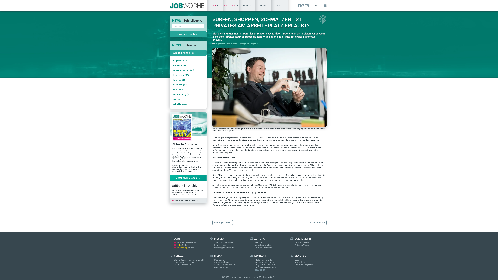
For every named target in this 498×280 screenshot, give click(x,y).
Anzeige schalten (222, 262)
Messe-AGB (268, 277)
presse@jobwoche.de (264, 262)
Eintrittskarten (220, 245)
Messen (247, 5)
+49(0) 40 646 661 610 (265, 267)
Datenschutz (249, 277)
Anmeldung (300, 262)
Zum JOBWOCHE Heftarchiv (186, 201)
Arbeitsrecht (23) (181, 65)
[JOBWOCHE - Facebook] (299, 5)
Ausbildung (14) (180, 84)
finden (182, 245)
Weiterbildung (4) (181, 94)
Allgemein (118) (180, 60)
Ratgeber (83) (179, 80)
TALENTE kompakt (263, 247)
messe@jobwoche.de (224, 247)
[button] (215, 5)
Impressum (236, 277)
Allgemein (220, 43)
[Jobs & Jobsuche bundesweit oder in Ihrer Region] (187, 5)
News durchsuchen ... (188, 34)
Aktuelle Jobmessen (223, 243)
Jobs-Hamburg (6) (182, 104)
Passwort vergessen (304, 265)
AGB (259, 277)
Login (318, 5)
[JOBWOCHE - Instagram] (303, 5)
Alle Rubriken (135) (184, 52)
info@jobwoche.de (263, 260)
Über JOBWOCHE (222, 267)
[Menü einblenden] (324, 5)
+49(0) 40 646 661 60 (264, 265)
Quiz (279, 5)
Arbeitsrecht (231, 43)
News (263, 5)
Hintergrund (243, 43)
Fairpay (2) (178, 99)
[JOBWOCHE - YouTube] (261, 270)
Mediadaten (219, 260)
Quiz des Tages (302, 245)
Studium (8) (178, 89)
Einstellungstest (302, 243)
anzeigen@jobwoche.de (225, 265)
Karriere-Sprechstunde (187, 243)
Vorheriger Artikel (222, 222)
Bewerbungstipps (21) (183, 70)
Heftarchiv (259, 243)
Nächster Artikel (317, 222)
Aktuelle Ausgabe (262, 245)
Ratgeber (254, 43)
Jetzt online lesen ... (188, 178)
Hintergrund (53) (181, 75)
